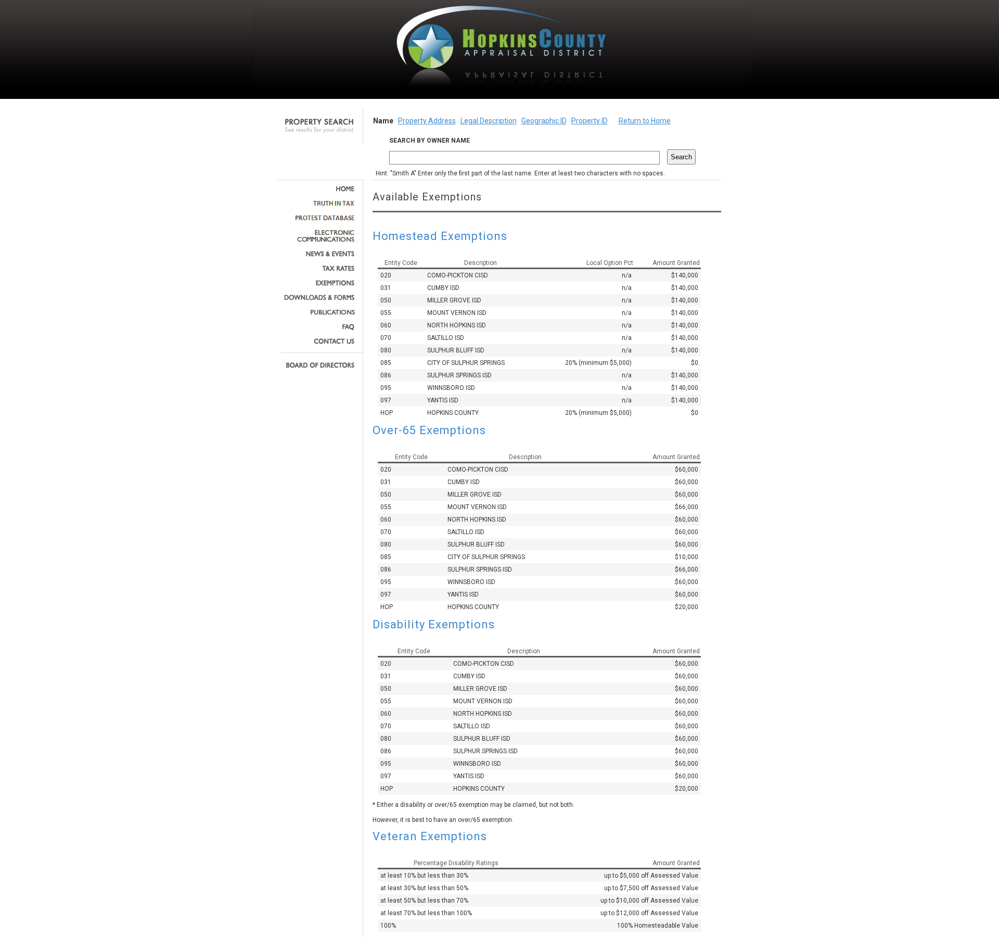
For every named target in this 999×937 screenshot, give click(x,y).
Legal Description (488, 121)
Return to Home (645, 121)
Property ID (589, 121)
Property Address (427, 121)
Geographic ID (544, 121)
